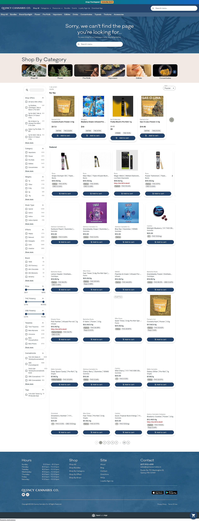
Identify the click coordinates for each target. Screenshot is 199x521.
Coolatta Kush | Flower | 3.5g (158, 322)
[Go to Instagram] (27, 494)
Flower (60, 78)
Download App (97, 8)
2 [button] (104, 442)
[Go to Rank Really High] (99, 515)
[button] (27, 90)
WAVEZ (117, 272)
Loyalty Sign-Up (84, 8)
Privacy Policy (162, 504)
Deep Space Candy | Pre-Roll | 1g (64, 371)
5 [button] (116, 442)
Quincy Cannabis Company (156, 414)
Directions (104, 474)
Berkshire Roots (56, 272)
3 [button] (108, 442)
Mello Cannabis (56, 369)
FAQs (102, 478)
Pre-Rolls (86, 78)
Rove (53, 173)
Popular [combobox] (168, 88)
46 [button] (124, 442)
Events (74, 8)
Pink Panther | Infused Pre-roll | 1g (64, 322)
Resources (57, 8)
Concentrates (165, 78)
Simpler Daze (55, 319)
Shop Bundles (74, 468)
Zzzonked (54, 413)
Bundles (67, 8)
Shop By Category (76, 471)
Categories (45, 8)
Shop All (36, 8)
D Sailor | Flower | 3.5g (92, 322)
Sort (166, 86)
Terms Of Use (172, 504)
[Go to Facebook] (23, 494)
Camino (149, 226)
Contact (103, 471)
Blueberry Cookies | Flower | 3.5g (160, 416)
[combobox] (175, 8)
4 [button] (112, 442)
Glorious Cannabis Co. (58, 227)
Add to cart (66, 194)
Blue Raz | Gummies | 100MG (126, 229)
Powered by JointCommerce (7, 519)
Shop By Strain (75, 478)
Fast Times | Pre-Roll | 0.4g (93, 416)
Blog (102, 468)
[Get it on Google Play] (171, 492)
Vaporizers (112, 78)
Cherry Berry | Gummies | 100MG (96, 371)
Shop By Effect (75, 474)
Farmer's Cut (151, 319)
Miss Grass (86, 271)
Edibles (139, 78)
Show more (29, 143)
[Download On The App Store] (158, 492)
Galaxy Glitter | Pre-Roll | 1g (158, 371)
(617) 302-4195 (146, 464)
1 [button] (100, 442)
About (103, 464)
